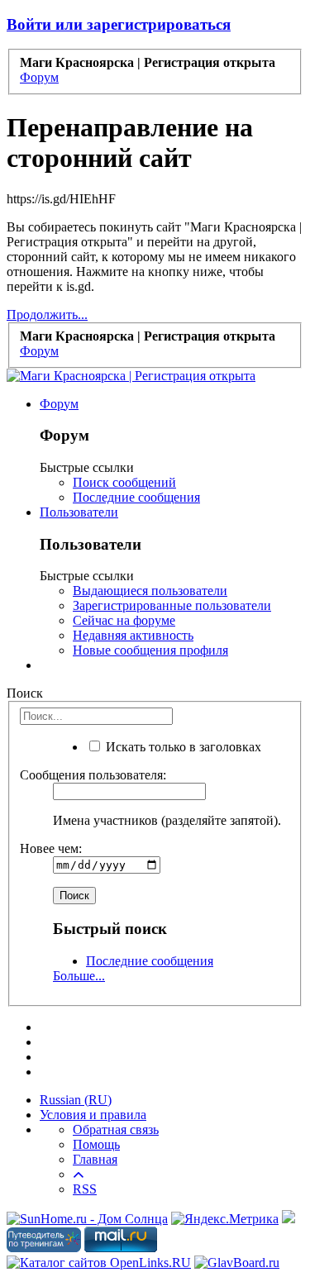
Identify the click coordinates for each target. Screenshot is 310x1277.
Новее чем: (51, 848)
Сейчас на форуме (124, 620)
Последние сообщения (136, 497)
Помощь (96, 1144)
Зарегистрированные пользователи (172, 605)
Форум (59, 404)
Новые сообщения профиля (150, 650)
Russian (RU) (76, 1100)
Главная (95, 1159)
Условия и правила (93, 1115)
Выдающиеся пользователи (150, 591)
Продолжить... (47, 314)
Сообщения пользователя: (93, 775)
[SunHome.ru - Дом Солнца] (87, 1219)
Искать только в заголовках (182, 747)
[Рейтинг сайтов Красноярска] (288, 1219)
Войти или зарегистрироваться (119, 24)
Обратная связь (116, 1129)
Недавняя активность (133, 635)
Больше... (79, 976)
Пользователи (79, 512)
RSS (85, 1189)
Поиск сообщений (124, 482)
